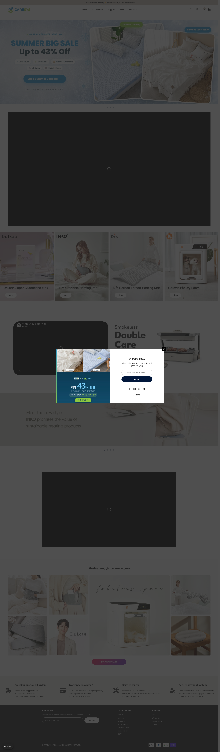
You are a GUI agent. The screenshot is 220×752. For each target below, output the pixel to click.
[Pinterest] (139, 389)
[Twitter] (144, 389)
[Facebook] (129, 389)
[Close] (164, 349)
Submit (137, 379)
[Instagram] (134, 389)
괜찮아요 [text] (138, 395)
